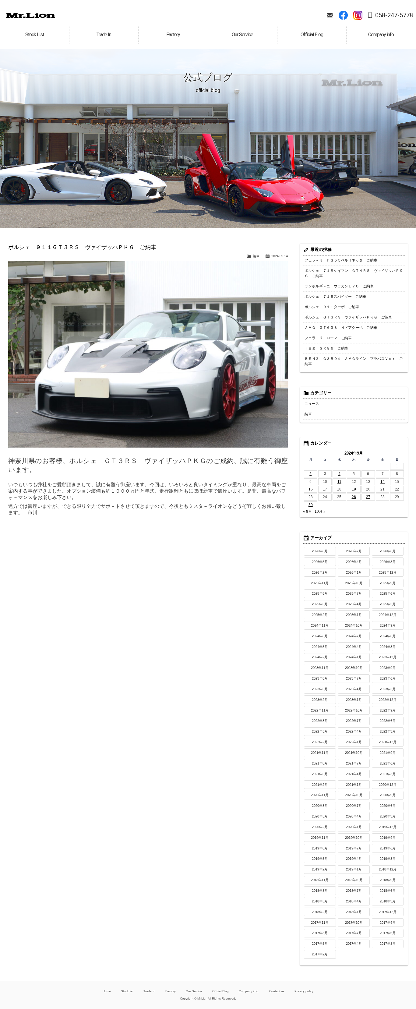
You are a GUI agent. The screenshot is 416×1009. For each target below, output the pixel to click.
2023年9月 (388, 668)
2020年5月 (320, 816)
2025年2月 (320, 615)
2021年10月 (354, 752)
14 (382, 482)
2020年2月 (320, 827)
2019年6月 (388, 848)
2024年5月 (320, 647)
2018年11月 (320, 880)
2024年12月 (388, 615)
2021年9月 (388, 752)
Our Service (194, 991)
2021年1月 (354, 784)
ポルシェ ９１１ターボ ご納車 (332, 307)
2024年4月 (354, 647)
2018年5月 (320, 901)
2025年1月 (354, 615)
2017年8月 (320, 933)
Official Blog (220, 991)
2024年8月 (320, 636)
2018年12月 (388, 869)
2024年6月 (388, 636)
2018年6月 (388, 890)
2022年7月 (354, 720)
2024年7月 (354, 636)
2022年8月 (320, 720)
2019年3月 (388, 858)
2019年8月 (320, 848)
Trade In (149, 991)
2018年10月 (354, 880)
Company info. (249, 991)
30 (310, 505)
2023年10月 (354, 668)
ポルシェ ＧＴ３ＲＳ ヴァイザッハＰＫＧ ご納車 (348, 317)
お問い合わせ (330, 15)
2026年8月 (320, 551)
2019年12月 (388, 827)
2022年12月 (388, 699)
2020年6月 (388, 805)
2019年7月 (354, 848)
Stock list (127, 991)
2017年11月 (320, 922)
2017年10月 (354, 922)
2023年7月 (354, 678)
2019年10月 (354, 837)
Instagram (358, 15)
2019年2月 (320, 869)
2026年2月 (320, 572)
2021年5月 (320, 774)
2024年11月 (320, 625)
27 (368, 497)
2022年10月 (354, 710)
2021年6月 (388, 763)
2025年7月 (354, 593)
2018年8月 (320, 890)
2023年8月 (320, 678)
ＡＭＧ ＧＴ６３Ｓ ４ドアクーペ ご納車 (341, 327)
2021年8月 (320, 763)
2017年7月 (354, 933)
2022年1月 (354, 742)
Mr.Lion (30, 15)
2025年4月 (354, 604)
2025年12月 (388, 572)
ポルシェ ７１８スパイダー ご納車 (336, 296)
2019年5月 (320, 858)
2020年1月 (354, 827)
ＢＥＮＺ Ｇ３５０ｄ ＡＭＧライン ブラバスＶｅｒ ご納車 (354, 361)
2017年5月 (320, 943)
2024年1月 (354, 657)
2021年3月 (388, 774)
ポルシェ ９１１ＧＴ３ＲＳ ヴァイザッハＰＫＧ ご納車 (82, 247)
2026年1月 (354, 572)
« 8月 (307, 511)
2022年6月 (388, 720)
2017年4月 (354, 943)
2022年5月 (320, 731)
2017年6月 (388, 933)
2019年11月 (320, 837)
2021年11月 (320, 752)
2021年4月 (354, 774)
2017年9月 (388, 922)
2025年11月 (320, 583)
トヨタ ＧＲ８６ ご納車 (326, 348)
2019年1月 (354, 869)
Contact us (276, 991)
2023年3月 (388, 689)
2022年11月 (320, 710)
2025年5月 (320, 604)
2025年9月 (388, 583)
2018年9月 (388, 880)
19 (354, 489)
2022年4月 (354, 731)
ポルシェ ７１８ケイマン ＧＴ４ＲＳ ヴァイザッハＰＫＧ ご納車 (354, 273)
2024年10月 (354, 625)
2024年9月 (388, 625)
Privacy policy (303, 991)
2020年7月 (354, 805)
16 (310, 489)
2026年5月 (320, 562)
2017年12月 (388, 912)
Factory (170, 991)
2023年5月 (320, 689)
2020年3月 (388, 816)
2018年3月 (388, 901)
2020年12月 (388, 784)
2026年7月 (354, 551)
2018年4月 (354, 901)
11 (339, 482)
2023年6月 (388, 678)
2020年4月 (354, 816)
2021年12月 (388, 742)
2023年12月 (388, 657)
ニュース (312, 404)
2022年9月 (388, 710)
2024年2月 (320, 657)
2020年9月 (388, 795)
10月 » (320, 511)
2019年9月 (388, 837)
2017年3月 (388, 943)
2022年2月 (320, 742)
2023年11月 (320, 668)
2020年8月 (320, 805)
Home (107, 991)
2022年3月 (388, 731)
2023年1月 (354, 699)
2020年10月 (354, 795)
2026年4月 (354, 562)
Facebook (343, 15)
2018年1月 (354, 912)
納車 (256, 256)
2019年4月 (354, 858)
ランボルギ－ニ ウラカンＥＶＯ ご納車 (339, 286)
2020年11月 (320, 795)
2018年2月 (320, 912)
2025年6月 (388, 593)
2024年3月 (388, 647)
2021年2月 (320, 784)
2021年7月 (354, 763)
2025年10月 (354, 583)
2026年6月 (388, 551)
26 (354, 497)
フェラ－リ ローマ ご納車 (328, 338)
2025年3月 (388, 604)
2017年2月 (320, 954)
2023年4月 (354, 689)
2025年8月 (320, 593)
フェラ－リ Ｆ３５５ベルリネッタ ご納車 (341, 260)
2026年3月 (388, 562)
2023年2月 (320, 699)
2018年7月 (354, 890)
